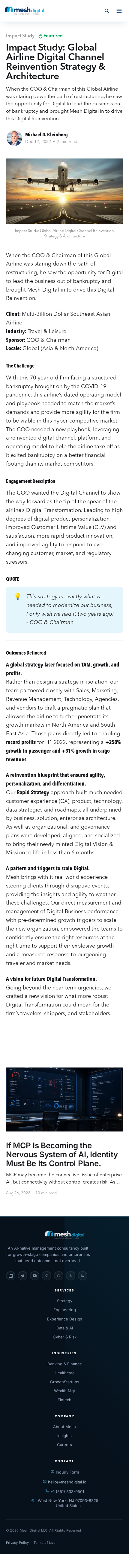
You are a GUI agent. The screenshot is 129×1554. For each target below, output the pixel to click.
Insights (64, 1435)
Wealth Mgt (64, 1390)
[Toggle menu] (119, 11)
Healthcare (65, 1372)
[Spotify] (58, 1275)
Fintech (64, 1399)
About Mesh (64, 1426)
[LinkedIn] (10, 1275)
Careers (64, 1444)
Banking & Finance (64, 1363)
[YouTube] (34, 1275)
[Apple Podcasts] (46, 1275)
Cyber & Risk (64, 1337)
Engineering (64, 1309)
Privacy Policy (17, 1543)
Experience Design (64, 1319)
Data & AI (64, 1328)
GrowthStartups (64, 1381)
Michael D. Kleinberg (46, 135)
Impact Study (20, 36)
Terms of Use (44, 1543)
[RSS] (82, 1275)
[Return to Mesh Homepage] (64, 1235)
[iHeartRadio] (70, 1275)
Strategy (64, 1300)
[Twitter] (22, 1275)
